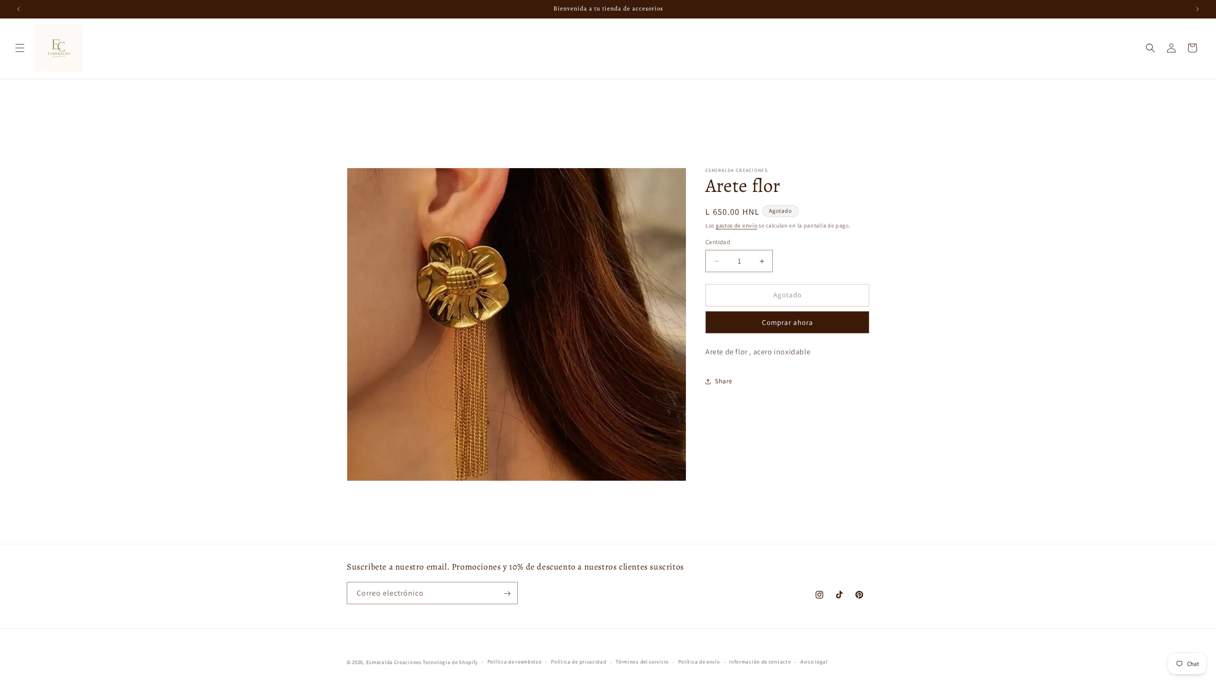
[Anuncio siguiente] (1197, 9)
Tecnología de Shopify (450, 662)
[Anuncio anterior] (18, 9)
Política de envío (699, 661)
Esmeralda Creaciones (394, 662)
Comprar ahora (787, 322)
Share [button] (723, 381)
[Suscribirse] (506, 593)
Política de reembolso (514, 661)
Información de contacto (760, 661)
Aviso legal (814, 661)
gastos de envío (737, 225)
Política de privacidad (578, 661)
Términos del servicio (642, 661)
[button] (20, 48)
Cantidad (717, 242)
